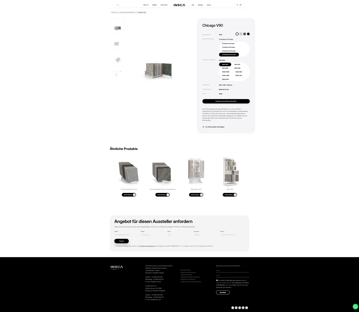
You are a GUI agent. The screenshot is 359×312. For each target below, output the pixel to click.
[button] (237, 5)
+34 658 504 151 (158, 279)
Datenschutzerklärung (188, 272)
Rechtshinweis (185, 270)
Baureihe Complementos (127, 12)
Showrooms (164, 5)
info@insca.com (155, 282)
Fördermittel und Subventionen (191, 282)
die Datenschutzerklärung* (147, 246)
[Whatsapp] (355, 306)
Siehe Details (128, 194)
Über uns (145, 5)
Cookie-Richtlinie (186, 275)
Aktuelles (200, 5)
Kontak (209, 5)
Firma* (143, 231)
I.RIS (193, 5)
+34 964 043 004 (157, 277)
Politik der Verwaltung (188, 279)
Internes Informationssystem (190, 277)
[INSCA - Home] (179, 4)
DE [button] (240, 5)
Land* (169, 231)
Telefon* (196, 231)
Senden (121, 241)
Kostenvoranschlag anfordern (226, 101)
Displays (154, 5)
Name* (116, 231)
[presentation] (111, 176)
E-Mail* (222, 231)
